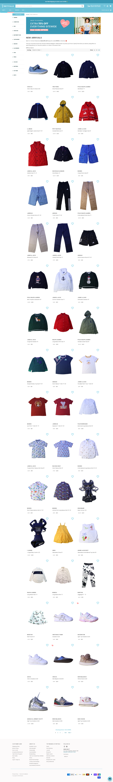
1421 (66, 731)
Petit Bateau (49, 747)
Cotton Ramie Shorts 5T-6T (34, 214)
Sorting (29, 48)
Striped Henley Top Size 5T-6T (35, 382)
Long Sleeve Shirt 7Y (32, 593)
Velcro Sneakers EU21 (32, 677)
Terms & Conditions (24, 772)
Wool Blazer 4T (56, 172)
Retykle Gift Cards (50, 758)
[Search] (82, 4)
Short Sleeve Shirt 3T (57, 467)
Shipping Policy (15, 745)
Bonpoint (48, 750)
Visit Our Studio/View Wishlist (36, 754)
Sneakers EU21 (56, 635)
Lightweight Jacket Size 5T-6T (35, 129)
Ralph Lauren (49, 752)
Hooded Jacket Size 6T (83, 340)
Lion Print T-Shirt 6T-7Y (33, 424)
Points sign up (105, 9)
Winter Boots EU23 (82, 677)
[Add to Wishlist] (47, 54)
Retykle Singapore (33, 762)
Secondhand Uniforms (34, 764)
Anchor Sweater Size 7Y (58, 298)
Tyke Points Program (17, 752)
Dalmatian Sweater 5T (83, 298)
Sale (23, 8)
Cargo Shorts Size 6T (83, 172)
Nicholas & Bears (50, 754)
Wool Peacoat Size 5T (57, 87)
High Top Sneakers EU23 (84, 719)
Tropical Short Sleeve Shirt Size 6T (36, 467)
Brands (17, 8)
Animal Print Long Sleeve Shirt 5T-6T (61, 509)
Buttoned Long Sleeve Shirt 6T (85, 424)
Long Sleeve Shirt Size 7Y (58, 340)
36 (96, 48)
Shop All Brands (50, 760)
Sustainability (32, 750)
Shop (3, 8)
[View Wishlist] (104, 5)
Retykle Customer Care (69, 750)
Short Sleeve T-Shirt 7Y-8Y (59, 382)
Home (27, 13)
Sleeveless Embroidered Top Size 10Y (87, 551)
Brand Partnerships (34, 758)
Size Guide (14, 754)
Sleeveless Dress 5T (57, 551)
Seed (47, 745)
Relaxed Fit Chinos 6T (32, 256)
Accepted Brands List (17, 750)
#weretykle (32, 749)
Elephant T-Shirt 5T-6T (58, 424)
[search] (47, 4)
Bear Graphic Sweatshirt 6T (34, 298)
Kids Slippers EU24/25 (57, 677)
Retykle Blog (32, 752)
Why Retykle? (32, 747)
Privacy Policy (15, 772)
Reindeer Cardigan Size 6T (84, 129)
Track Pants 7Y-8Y (57, 214)
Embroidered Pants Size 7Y (84, 214)
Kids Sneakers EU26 (57, 719)
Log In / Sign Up (16, 758)
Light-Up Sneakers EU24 (84, 635)
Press (30, 756)
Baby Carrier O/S (82, 509)
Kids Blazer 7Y (81, 87)
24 (94, 48)
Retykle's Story (32, 745)
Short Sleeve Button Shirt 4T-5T (35, 509)
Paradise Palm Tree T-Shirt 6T (85, 382)
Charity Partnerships (34, 760)
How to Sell (15, 749)
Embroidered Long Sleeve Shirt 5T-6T (87, 467)
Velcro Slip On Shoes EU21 (33, 87)
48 (99, 48)
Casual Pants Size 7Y (57, 256)
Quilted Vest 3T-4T (32, 172)
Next (69, 731)
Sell (10, 8)
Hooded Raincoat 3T (57, 129)
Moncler (48, 756)
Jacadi (48, 749)
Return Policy (15, 747)
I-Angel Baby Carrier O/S (33, 551)
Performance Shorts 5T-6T (85, 256)
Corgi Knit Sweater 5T (32, 340)
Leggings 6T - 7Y (82, 593)
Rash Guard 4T (31, 635)
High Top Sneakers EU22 (33, 719)
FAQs (13, 756)
